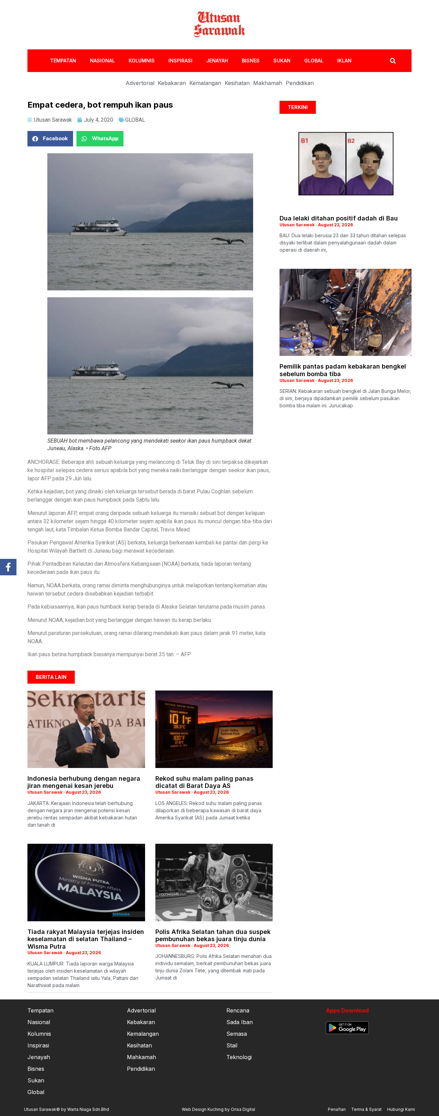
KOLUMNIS (142, 60)
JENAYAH (217, 60)
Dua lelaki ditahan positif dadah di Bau (339, 218)
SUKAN (281, 60)
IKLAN (344, 60)
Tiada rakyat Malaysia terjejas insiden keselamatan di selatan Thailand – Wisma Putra (85, 939)
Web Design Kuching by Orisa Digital (218, 1109)
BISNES (251, 60)
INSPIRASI (180, 60)
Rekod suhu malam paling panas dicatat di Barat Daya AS (204, 782)
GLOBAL (313, 60)
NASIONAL (102, 60)
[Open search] (393, 61)
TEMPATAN (63, 60)
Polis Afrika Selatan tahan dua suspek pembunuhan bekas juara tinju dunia (213, 935)
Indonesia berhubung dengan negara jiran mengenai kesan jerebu (83, 782)
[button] (50, 138)
